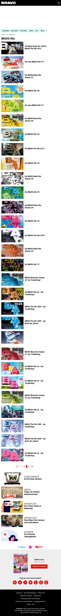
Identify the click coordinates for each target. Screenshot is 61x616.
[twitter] (30, 582)
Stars (7, 34)
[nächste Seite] (32, 466)
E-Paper (29, 604)
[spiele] (41, 582)
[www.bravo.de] (8, 3)
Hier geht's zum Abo (39, 566)
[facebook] (25, 582)
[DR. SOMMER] (22, 547)
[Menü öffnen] (59, 3)
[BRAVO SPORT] (39, 547)
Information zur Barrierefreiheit (24, 601)
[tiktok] (20, 582)
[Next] (45, 30)
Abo (33, 604)
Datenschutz (41, 593)
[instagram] (15, 582)
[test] (36, 582)
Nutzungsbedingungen (30, 593)
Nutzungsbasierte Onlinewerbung (30, 598)
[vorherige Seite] (17, 466)
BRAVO (3, 34)
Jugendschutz (37, 595)
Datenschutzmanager (26, 595)
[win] (46, 582)
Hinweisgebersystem (40, 601)
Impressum (19, 593)
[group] (23, 30)
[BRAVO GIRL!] (30, 547)
